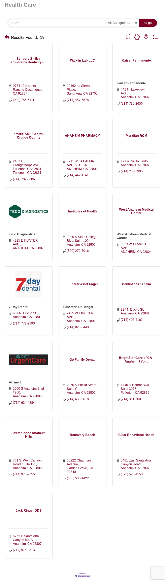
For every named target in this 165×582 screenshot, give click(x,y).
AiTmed (15, 382)
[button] (7, 37)
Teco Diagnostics (22, 234)
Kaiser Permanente (131, 83)
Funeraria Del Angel (78, 307)
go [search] (150, 23)
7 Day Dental (18, 307)
